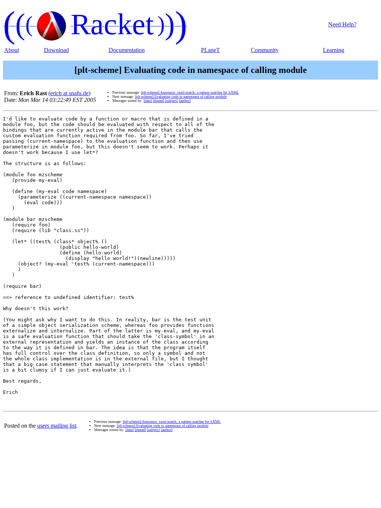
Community (265, 50)
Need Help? (342, 24)
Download (56, 50)
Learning (333, 50)
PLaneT (210, 50)
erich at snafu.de (69, 93)
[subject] (171, 101)
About (11, 50)
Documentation (127, 50)
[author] (184, 101)
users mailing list (56, 425)
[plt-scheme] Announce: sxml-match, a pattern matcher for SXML (190, 92)
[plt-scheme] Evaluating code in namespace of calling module (181, 96)
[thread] (158, 101)
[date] (148, 101)
